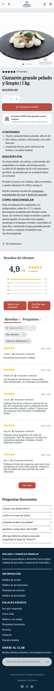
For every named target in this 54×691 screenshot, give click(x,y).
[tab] (31, 319)
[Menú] (3, 4)
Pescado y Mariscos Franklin (30, 675)
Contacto (6, 635)
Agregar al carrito (28, 107)
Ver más (27, 485)
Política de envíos (11, 580)
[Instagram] (27, 686)
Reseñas (6, 630)
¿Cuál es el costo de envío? (16, 515)
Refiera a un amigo (12, 619)
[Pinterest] (32, 686)
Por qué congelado (12, 608)
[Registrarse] (48, 662)
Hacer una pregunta (13, 305)
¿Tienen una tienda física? (16, 508)
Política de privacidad (13, 595)
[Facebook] (22, 686)
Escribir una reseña (38, 305)
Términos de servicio (13, 590)
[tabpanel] (27, 408)
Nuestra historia (10, 640)
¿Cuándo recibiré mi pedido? (17, 522)
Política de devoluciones (15, 585)
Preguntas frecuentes (13, 624)
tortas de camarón (37, 194)
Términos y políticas (27, 681)
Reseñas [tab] (12, 319)
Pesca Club (8, 614)
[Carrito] (51, 4)
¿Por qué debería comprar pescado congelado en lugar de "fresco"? (20, 538)
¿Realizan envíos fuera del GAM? (19, 529)
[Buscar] (9, 4)
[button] (27, 279)
